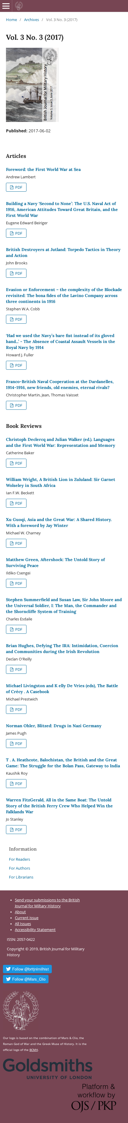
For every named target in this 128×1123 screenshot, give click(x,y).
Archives (31, 19)
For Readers (19, 859)
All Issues (23, 923)
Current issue (26, 917)
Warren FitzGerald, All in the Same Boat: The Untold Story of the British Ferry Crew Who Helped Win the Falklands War (59, 805)
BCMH (33, 1050)
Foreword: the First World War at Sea (43, 169)
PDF (18, 187)
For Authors (19, 868)
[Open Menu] (6, 6)
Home (11, 19)
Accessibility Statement (35, 929)
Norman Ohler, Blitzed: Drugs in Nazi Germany (54, 725)
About (20, 911)
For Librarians (21, 877)
